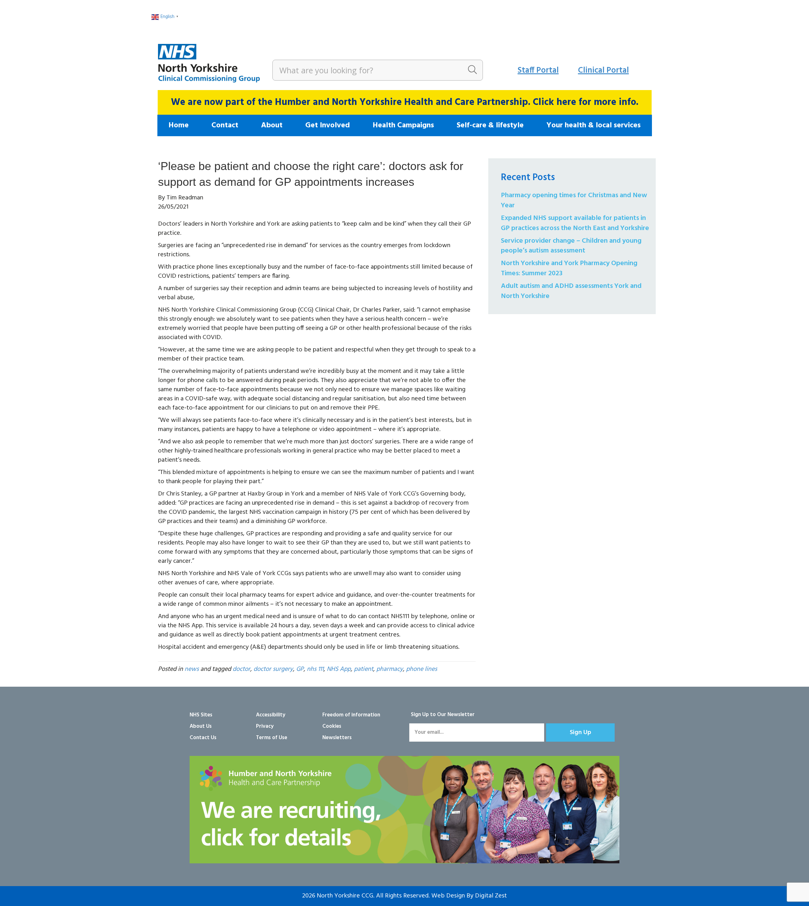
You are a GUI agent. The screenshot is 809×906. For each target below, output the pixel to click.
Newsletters (337, 737)
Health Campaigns (403, 125)
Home (178, 125)
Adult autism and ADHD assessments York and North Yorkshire (571, 291)
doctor (241, 669)
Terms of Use (271, 737)
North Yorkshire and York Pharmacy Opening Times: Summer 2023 (569, 268)
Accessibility (270, 715)
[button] (580, 732)
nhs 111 (315, 669)
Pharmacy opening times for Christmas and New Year (574, 200)
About (272, 125)
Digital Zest (491, 896)
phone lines (421, 669)
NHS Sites (201, 715)
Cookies (331, 726)
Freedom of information (351, 715)
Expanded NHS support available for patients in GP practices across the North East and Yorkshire (575, 223)
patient (363, 669)
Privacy (265, 726)
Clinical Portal (603, 70)
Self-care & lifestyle (490, 125)
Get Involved (327, 125)
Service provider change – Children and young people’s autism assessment (571, 246)
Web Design (448, 896)
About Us (201, 726)
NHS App (339, 669)
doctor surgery (273, 669)
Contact (224, 125)
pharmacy (389, 669)
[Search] (472, 70)
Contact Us (203, 737)
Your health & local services (593, 125)
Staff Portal (538, 70)
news (192, 669)
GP (300, 669)
